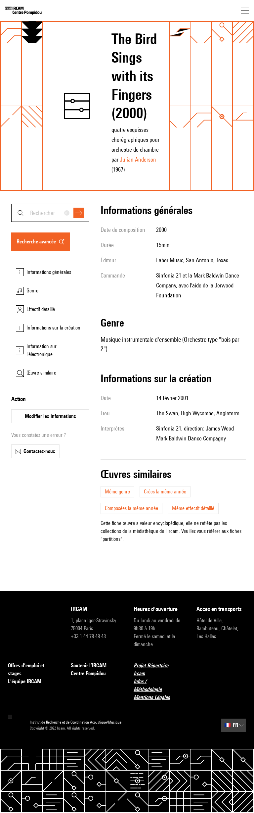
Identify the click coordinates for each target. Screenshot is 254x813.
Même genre (117, 491)
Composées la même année (131, 508)
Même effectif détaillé (193, 508)
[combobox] (50, 213)
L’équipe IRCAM (24, 681)
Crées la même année (165, 491)
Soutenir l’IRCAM (88, 665)
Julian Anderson (138, 159)
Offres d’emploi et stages (26, 669)
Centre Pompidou (88, 673)
